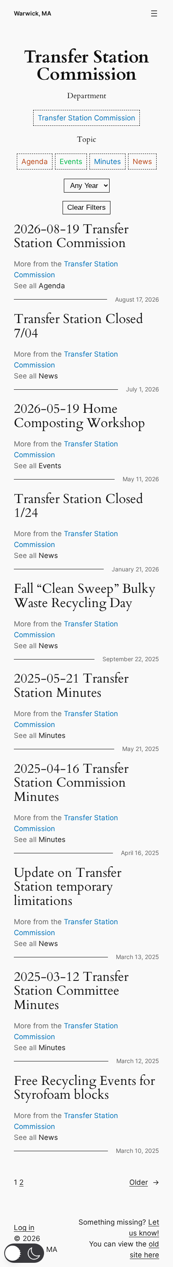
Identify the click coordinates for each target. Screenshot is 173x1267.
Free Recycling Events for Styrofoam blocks (84, 1088)
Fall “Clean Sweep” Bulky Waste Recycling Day (84, 596)
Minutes (52, 735)
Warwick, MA (32, 13)
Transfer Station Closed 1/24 (78, 506)
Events (50, 465)
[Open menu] (154, 13)
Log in (24, 1227)
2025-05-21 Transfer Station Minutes (71, 686)
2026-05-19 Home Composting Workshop (79, 416)
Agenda (52, 286)
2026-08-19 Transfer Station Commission (71, 236)
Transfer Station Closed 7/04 (78, 326)
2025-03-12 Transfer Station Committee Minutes (71, 991)
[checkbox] (86, 118)
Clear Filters (86, 207)
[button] (24, 1253)
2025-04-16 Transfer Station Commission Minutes (71, 783)
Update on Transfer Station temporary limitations (67, 887)
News (48, 376)
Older (144, 1182)
